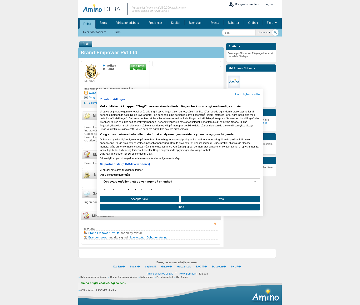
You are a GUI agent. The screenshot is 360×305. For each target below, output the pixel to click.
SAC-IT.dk (201, 266)
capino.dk (150, 266)
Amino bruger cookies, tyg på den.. (103, 283)
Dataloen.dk (219, 266)
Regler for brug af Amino (124, 277)
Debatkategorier (93, 32)
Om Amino (182, 277)
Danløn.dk (119, 266)
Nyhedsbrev (147, 277)
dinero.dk (166, 266)
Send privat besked (137, 67)
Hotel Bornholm (188, 273)
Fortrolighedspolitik (247, 94)
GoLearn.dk (184, 266)
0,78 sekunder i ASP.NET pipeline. (98, 290)
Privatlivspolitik (164, 277)
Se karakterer (95, 103)
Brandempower (98, 237)
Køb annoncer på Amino (93, 277)
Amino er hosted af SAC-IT (162, 273)
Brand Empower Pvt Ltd (104, 232)
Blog (92, 97)
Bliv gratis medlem (247, 4)
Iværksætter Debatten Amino (149, 237)
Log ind (269, 4)
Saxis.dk (135, 266)
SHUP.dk (236, 266)
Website (94, 93)
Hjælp (117, 32)
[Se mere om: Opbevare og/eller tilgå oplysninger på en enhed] (255, 182)
